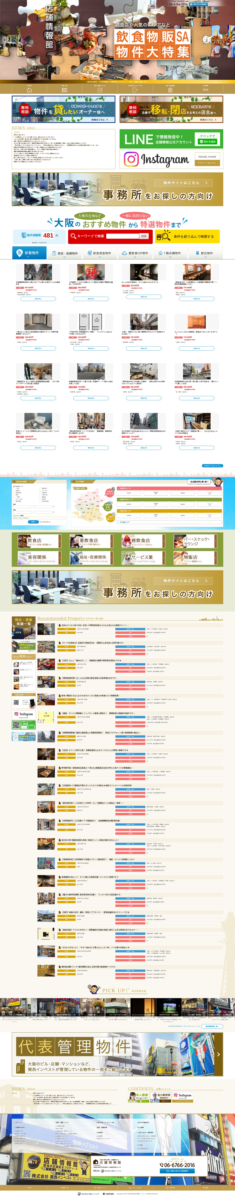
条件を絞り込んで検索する (194, 236)
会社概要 (99, 1136)
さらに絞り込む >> (45, 521)
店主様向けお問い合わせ (145, 1141)
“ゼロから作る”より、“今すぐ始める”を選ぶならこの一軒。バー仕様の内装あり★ (95, 947)
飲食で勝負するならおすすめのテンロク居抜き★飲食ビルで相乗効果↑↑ (91, 696)
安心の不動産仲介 (143, 1122)
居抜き (18, 490)
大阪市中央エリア (126, 499)
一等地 (18, 497)
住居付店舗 (45, 501)
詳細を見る (38, 298)
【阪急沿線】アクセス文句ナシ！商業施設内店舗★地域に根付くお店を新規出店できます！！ (100, 930)
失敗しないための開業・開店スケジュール (26, 663)
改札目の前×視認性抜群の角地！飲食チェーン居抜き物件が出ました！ (91, 840)
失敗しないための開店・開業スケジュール (68, 1146)
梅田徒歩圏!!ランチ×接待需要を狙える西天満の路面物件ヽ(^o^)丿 (89, 967)
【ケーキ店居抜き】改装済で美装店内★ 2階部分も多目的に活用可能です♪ (93, 643)
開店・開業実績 (102, 1127)
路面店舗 (18, 492)
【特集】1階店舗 (19, 1141)
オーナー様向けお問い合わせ (146, 1138)
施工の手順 (59, 1128)
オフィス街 (19, 499)
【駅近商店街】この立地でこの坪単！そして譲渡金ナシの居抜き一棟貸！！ (93, 803)
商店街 (44, 499)
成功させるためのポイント (64, 1141)
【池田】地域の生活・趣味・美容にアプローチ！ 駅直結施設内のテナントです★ (95, 912)
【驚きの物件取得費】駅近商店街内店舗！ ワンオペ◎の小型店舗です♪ (91, 895)
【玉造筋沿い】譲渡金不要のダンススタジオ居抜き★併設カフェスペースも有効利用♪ (97, 785)
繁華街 (44, 497)
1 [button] (115, 78)
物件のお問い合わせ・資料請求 (147, 1136)
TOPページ (18, 1122)
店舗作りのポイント (62, 1138)
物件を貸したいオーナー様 (105, 1122)
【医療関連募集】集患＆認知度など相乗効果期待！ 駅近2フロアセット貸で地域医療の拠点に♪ (101, 733)
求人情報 (141, 1127)
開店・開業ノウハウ (62, 1122)
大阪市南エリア (125, 511)
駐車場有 (18, 501)
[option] (117, 40)
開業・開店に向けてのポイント (26, 678)
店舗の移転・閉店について (64, 1131)
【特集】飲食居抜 (20, 1136)
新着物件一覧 (19, 1131)
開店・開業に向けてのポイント (65, 1143)
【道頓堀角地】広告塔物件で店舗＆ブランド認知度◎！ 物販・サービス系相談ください (98, 859)
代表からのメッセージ (103, 1138)
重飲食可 (44, 488)
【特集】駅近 (18, 1143)
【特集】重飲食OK (20, 1138)
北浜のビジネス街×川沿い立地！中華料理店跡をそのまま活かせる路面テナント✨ (95, 625)
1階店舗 (44, 492)
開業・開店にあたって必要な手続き (26, 685)
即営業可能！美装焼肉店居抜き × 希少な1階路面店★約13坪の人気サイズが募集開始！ (97, 768)
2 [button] (117, 78)
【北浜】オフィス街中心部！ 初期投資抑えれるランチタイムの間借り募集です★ (95, 750)
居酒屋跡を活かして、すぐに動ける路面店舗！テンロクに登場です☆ (90, 877)
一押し (18, 488)
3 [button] (120, 78)
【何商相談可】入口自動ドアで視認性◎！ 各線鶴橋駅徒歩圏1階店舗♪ (91, 821)
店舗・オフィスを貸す (135, 1187)
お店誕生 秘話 (60, 1126)
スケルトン (45, 490)
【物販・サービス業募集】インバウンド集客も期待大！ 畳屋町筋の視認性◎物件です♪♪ (98, 713)
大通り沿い (45, 495)
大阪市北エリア (125, 488)
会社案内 (100, 1132)
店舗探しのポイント (26, 669)
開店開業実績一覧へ (212, 1026)
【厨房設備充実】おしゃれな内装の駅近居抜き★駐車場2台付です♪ (89, 678)
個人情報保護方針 (143, 1148)
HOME (29, 1187)
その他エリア (125, 522)
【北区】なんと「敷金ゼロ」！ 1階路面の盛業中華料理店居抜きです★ (91, 660)
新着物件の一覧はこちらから (212, 465)
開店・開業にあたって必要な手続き (66, 1133)
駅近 (17, 495)
